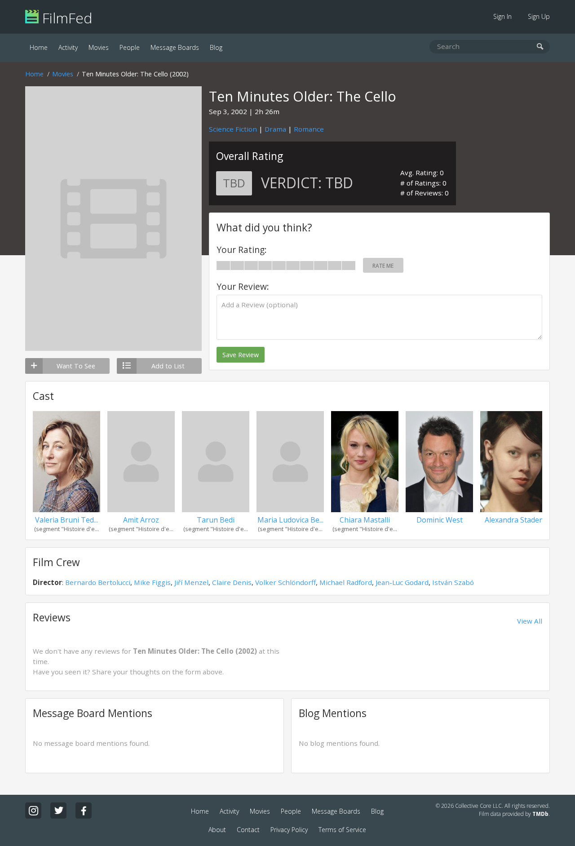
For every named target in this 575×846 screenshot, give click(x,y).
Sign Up (539, 16)
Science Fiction (233, 128)
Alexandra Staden (514, 520)
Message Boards (174, 47)
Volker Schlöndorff (285, 582)
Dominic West (439, 520)
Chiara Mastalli (365, 520)
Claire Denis (232, 582)
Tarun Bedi (215, 520)
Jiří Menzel (191, 582)
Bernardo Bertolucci (97, 582)
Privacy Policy (289, 829)
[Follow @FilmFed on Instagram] (33, 810)
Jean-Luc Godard (402, 582)
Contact (248, 829)
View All (529, 620)
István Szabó (453, 582)
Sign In (502, 16)
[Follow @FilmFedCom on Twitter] (58, 810)
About (217, 829)
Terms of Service (342, 829)
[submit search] (540, 47)
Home (39, 47)
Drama (275, 128)
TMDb (540, 814)
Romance (309, 128)
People (129, 47)
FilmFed (65, 17)
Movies (98, 47)
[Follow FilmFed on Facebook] (83, 810)
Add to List (168, 366)
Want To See (76, 366)
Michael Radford (345, 582)
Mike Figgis (152, 582)
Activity (68, 47)
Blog (216, 47)
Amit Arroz (141, 520)
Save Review (240, 354)
